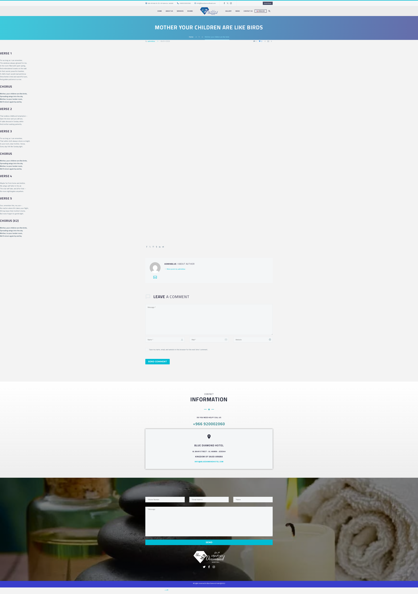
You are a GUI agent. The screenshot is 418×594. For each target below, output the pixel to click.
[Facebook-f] (209, 567)
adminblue (151, 41)
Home (159, 11)
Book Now (267, 3)
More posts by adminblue (176, 269)
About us (169, 11)
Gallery (228, 11)
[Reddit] (163, 247)
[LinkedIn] (160, 247)
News (237, 11)
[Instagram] (231, 3)
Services (180, 11)
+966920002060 (185, 3)
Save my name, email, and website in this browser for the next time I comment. (178, 349)
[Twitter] (227, 3)
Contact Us (248, 11)
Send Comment (157, 361)
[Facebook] (224, 3)
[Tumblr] (156, 247)
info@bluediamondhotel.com (206, 3)
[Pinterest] (153, 247)
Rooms (190, 11)
